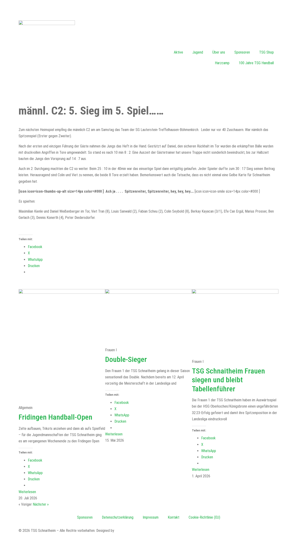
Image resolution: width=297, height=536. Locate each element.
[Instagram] (154, 8)
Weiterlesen (27, 492)
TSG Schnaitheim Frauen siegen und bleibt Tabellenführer (228, 380)
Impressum (150, 517)
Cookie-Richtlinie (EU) (204, 517)
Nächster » (41, 504)
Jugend (197, 52)
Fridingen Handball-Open (55, 417)
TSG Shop (266, 52)
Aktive (178, 52)
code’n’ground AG (127, 530)
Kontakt (173, 517)
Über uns (218, 52)
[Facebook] (8, 8)
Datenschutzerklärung (117, 517)
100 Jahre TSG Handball (256, 63)
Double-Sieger (126, 359)
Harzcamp (222, 63)
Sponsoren (242, 52)
